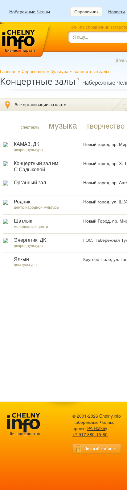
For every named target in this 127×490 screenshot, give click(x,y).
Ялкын (21, 259)
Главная (8, 71)
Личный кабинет (100, 448)
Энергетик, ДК (30, 240)
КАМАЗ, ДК (26, 144)
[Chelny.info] (29, 424)
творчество (105, 125)
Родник (22, 201)
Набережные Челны (29, 11)
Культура (59, 71)
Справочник (86, 11)
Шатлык (23, 221)
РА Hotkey (97, 428)
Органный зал (30, 182)
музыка (63, 125)
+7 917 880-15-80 (90, 434)
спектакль (30, 127)
